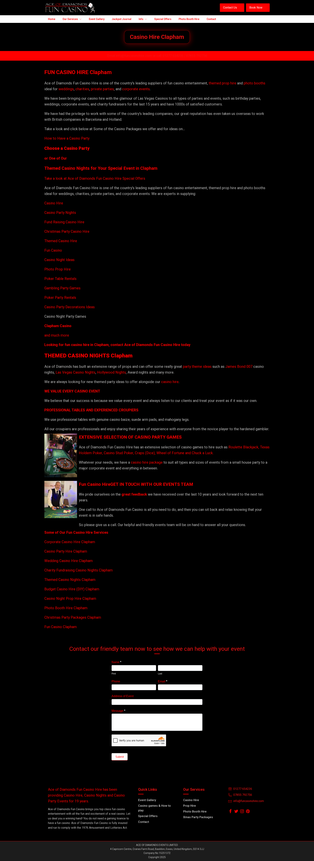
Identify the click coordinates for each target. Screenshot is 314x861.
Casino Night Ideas (59, 260)
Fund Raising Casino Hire (64, 222)
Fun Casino (53, 250)
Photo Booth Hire (195, 811)
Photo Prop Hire (57, 269)
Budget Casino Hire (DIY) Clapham (71, 589)
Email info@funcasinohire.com (129, 56)
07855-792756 (196, 56)
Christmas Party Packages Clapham (72, 617)
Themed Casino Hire (60, 241)
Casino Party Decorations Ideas (69, 307)
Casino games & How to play (154, 808)
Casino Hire (53, 203)
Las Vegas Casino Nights (75, 372)
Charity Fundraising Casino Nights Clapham (78, 570)
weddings (66, 89)
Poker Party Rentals (60, 297)
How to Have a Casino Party (66, 138)
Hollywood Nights (111, 372)
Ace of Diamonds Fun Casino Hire (152, 345)
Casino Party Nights (60, 212)
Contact (143, 822)
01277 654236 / (174, 56)
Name (116, 662)
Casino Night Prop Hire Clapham (70, 598)
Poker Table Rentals (60, 278)
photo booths (254, 83)
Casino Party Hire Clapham (65, 551)
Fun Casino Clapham (60, 627)
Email (162, 681)
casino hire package (147, 462)
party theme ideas (197, 366)
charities (82, 89)
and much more (56, 335)
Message (118, 710)
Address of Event (123, 696)
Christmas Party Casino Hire (66, 231)
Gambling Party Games (62, 288)
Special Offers (148, 816)
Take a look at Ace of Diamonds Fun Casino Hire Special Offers (94, 178)
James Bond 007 (239, 366)
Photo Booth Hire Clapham (65, 608)
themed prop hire (222, 83)
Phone (116, 681)
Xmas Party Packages (198, 817)
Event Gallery (147, 800)
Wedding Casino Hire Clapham (68, 561)
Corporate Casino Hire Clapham (69, 542)
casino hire (170, 382)
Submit (119, 756)
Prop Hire (189, 805)
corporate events (136, 89)
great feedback (134, 494)
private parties (102, 89)
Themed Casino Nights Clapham (69, 579)
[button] (232, 7)
